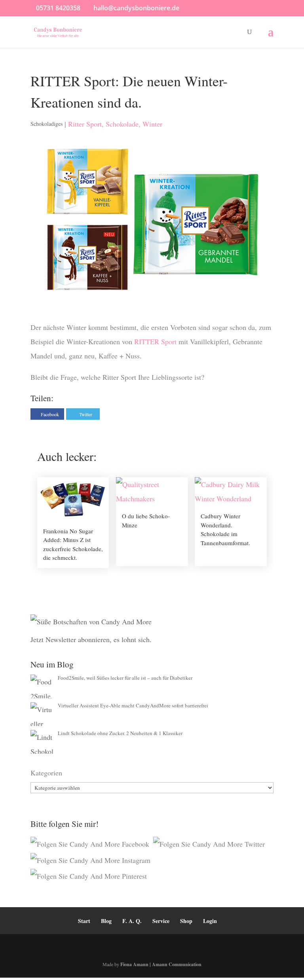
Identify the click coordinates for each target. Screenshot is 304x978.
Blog (106, 921)
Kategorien (46, 772)
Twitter (85, 414)
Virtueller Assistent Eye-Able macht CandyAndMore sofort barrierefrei (133, 705)
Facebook (50, 414)
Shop (186, 921)
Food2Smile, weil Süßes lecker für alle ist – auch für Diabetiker (125, 677)
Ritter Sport (85, 124)
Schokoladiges (46, 123)
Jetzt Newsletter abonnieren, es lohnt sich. (91, 639)
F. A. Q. (132, 921)
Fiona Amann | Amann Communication (160, 964)
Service (160, 921)
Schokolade (122, 124)
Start (84, 921)
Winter (152, 124)
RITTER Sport (156, 341)
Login (210, 921)
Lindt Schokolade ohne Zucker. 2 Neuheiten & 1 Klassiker (120, 733)
